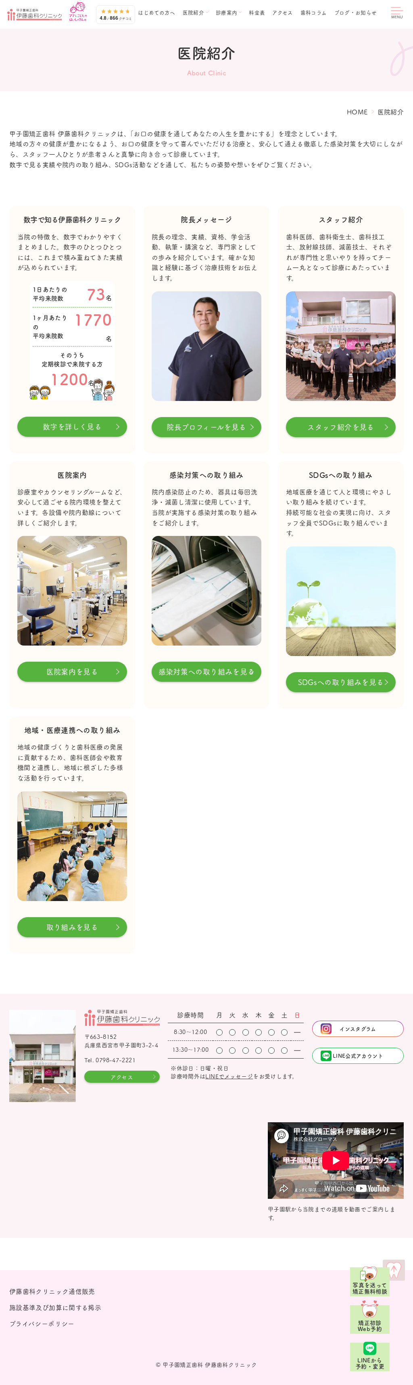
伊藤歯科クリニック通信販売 (52, 1291)
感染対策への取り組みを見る (207, 672)
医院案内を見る (72, 672)
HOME (357, 111)
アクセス (282, 12)
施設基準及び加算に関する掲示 (55, 1307)
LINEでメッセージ (229, 1076)
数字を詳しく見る (72, 427)
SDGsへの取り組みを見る (341, 682)
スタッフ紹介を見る (340, 427)
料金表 (257, 12)
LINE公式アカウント (358, 1055)
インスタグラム (358, 1028)
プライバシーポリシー (42, 1323)
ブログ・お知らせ (355, 12)
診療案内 (227, 12)
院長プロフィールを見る (206, 427)
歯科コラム (313, 12)
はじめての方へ (156, 12)
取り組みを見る (72, 927)
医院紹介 (193, 12)
